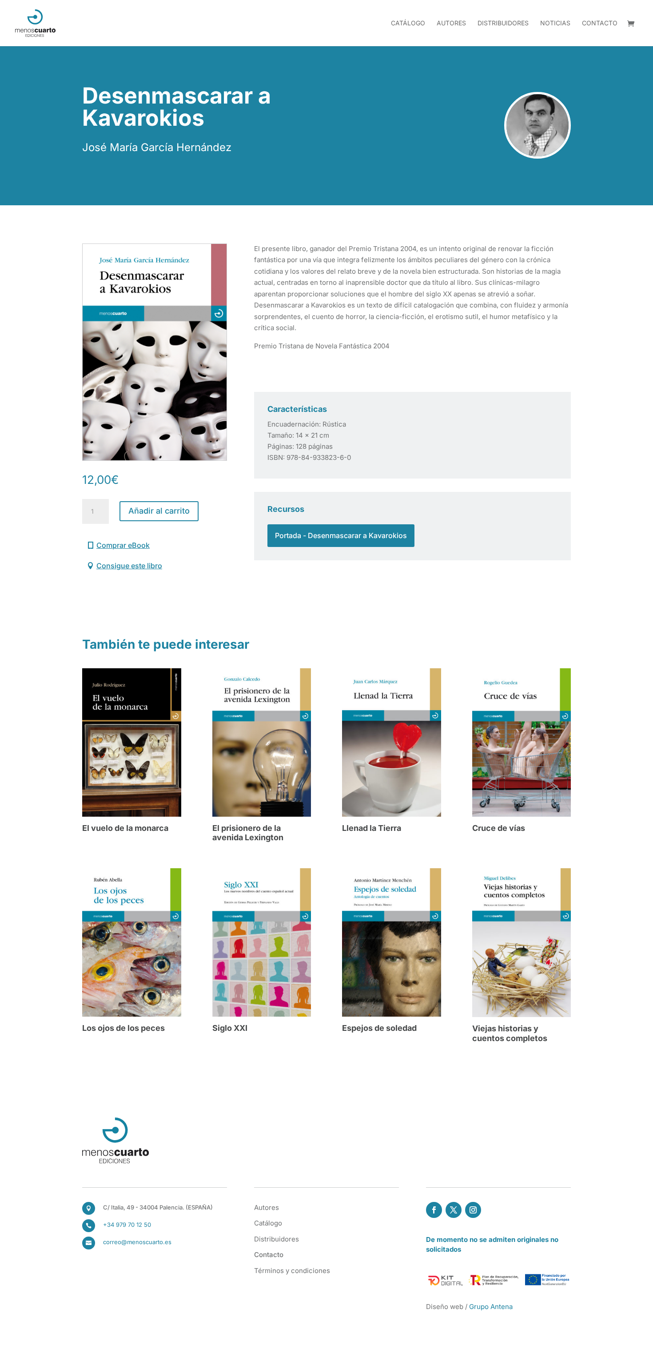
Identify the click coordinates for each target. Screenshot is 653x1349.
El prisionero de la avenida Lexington (247, 832)
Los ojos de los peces (123, 1028)
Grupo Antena (491, 1306)
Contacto (599, 23)
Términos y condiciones (292, 1270)
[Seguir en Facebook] (434, 1210)
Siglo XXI (229, 1028)
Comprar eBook (123, 545)
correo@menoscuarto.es (137, 1241)
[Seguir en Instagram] (473, 1210)
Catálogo (408, 23)
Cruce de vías (498, 828)
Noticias (555, 23)
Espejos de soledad (379, 1028)
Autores (451, 23)
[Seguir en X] (454, 1210)
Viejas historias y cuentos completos (509, 1033)
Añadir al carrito (159, 510)
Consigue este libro (129, 565)
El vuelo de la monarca (125, 828)
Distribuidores (503, 23)
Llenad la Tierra (371, 828)
